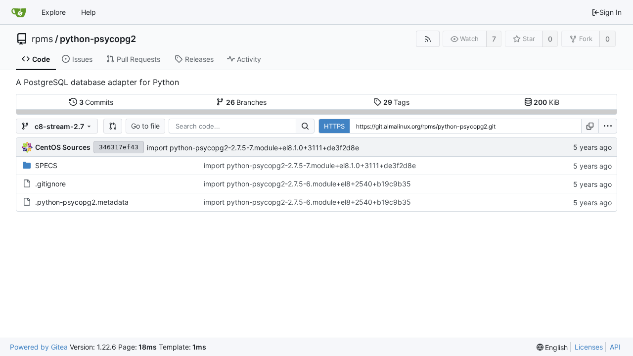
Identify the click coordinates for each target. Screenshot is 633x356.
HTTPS (334, 126)
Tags (396, 102)
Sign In (610, 12)
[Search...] (305, 126)
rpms (42, 39)
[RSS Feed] (427, 39)
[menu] (607, 126)
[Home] (19, 12)
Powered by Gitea (39, 347)
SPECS (46, 165)
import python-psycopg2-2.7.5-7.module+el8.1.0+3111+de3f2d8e (253, 147)
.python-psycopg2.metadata (82, 202)
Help (88, 12)
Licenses (589, 347)
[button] (112, 126)
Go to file (145, 126)
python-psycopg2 (98, 39)
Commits (96, 102)
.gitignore (50, 183)
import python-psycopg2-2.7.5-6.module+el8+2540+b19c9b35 (307, 183)
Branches (246, 102)
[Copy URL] (590, 126)
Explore (54, 12)
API (615, 347)
